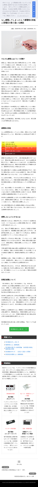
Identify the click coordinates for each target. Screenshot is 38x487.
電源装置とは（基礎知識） (12, 344)
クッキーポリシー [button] (23, 15)
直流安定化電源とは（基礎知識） (14, 354)
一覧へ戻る (19, 464)
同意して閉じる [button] (33, 9)
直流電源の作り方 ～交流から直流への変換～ (18, 351)
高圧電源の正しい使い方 (17, 329)
